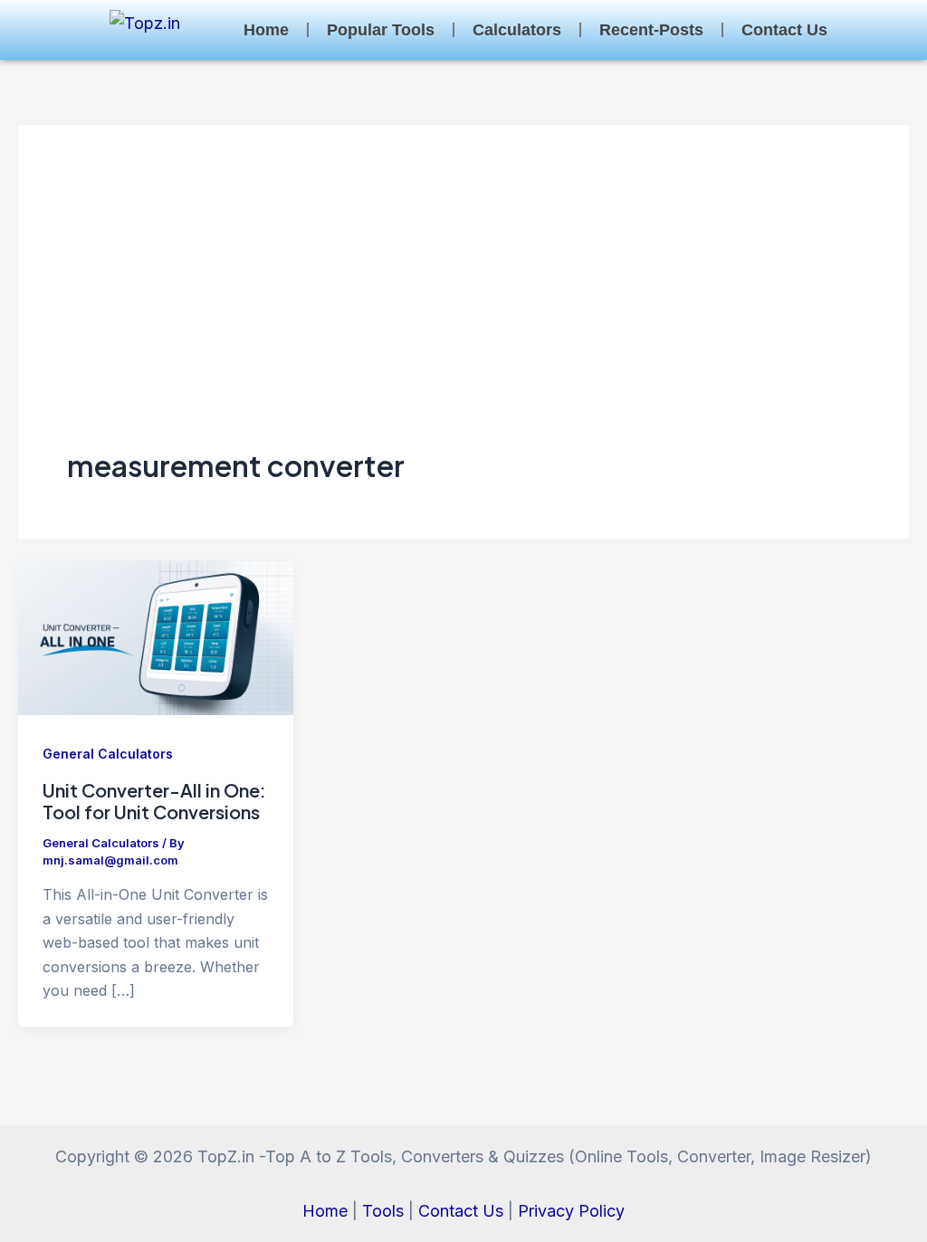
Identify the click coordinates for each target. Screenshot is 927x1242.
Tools (383, 1210)
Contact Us (784, 30)
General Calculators (108, 753)
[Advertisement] (463, 309)
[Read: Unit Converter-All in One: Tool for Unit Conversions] (155, 635)
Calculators (517, 30)
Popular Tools (381, 30)
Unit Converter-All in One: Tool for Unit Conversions (154, 801)
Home (266, 30)
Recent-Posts (651, 30)
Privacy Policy (571, 1210)
